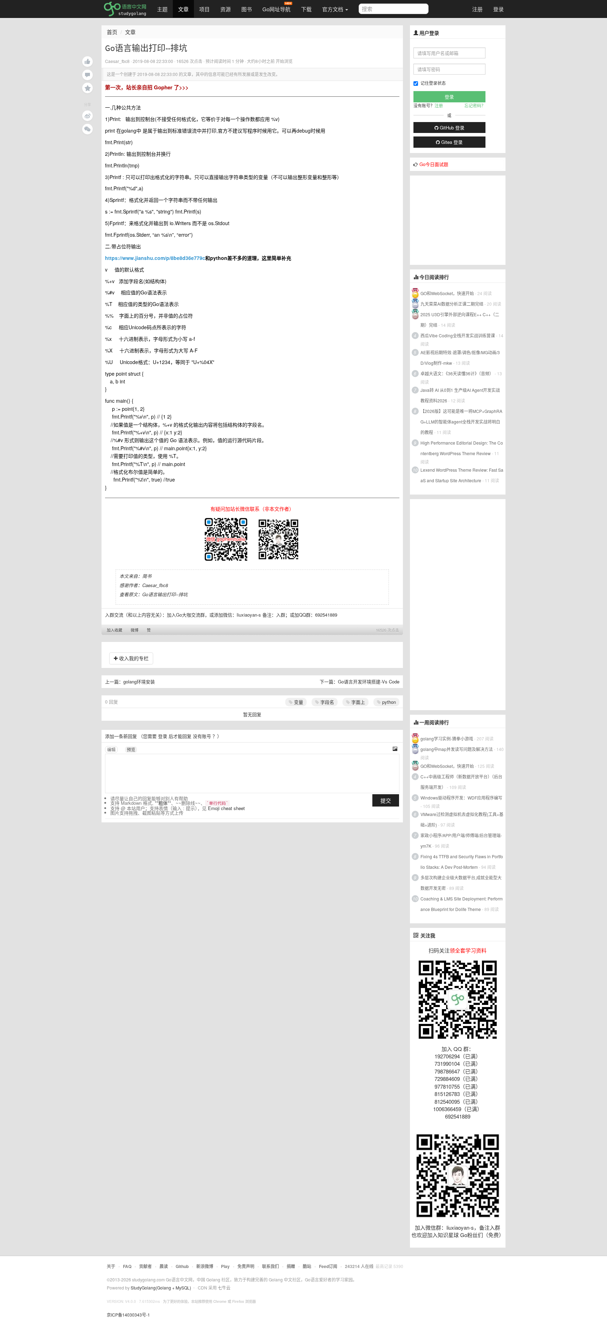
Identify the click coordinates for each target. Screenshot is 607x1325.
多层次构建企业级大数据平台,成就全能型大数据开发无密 (461, 882)
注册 (477, 9)
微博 (134, 630)
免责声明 (245, 1266)
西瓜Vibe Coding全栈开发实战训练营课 (457, 335)
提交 (385, 800)
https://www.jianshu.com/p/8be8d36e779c (155, 257)
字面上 (357, 702)
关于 (111, 1266)
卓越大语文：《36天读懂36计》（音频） (457, 373)
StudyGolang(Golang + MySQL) (161, 1288)
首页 (112, 32)
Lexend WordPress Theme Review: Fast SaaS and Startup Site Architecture (461, 475)
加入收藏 (114, 630)
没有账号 (202, 736)
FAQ (127, 1266)
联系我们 (270, 1266)
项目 (204, 9)
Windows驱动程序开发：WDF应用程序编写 (461, 798)
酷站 (307, 1266)
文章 (183, 9)
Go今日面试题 (433, 164)
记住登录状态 (433, 83)
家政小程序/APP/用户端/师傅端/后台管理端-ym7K (461, 840)
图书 (246, 9)
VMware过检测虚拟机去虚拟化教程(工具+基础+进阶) (461, 819)
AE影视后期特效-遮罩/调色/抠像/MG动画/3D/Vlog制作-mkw (460, 357)
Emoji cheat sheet (226, 808)
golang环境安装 (139, 681)
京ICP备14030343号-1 (128, 1315)
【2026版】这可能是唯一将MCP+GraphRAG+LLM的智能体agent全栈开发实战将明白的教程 (461, 421)
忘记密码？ (474, 105)
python (388, 702)
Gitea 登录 (451, 142)
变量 (298, 702)
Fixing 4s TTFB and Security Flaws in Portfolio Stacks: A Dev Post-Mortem (461, 861)
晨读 (163, 1266)
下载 (306, 9)
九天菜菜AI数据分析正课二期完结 (451, 304)
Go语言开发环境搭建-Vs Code (368, 681)
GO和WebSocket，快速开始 (447, 293)
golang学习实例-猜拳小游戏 (446, 738)
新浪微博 (204, 1266)
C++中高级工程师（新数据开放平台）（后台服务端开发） (461, 781)
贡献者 (145, 1266)
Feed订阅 (328, 1266)
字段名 (326, 702)
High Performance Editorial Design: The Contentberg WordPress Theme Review (461, 448)
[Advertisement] (462, 219)
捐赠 (291, 1266)
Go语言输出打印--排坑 (165, 594)
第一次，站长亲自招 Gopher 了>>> (147, 87)
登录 (498, 9)
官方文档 (333, 9)
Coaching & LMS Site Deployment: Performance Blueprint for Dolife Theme (461, 904)
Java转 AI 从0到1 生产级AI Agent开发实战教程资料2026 (460, 395)
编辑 (111, 749)
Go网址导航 (276, 9)
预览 (131, 749)
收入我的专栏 (133, 658)
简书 (146, 576)
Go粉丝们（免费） (482, 1234)
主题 (162, 9)
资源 (225, 9)
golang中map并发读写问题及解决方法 (456, 749)
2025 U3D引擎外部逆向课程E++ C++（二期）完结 (459, 319)
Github (182, 1266)
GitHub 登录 (451, 127)
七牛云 (224, 1288)
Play (225, 1266)
